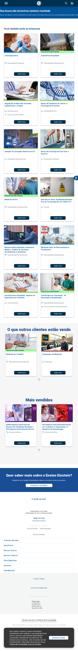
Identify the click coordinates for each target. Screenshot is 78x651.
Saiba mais (22, 74)
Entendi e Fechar (59, 638)
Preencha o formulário (39, 485)
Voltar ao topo (40, 499)
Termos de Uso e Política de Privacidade (39, 620)
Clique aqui (36, 601)
